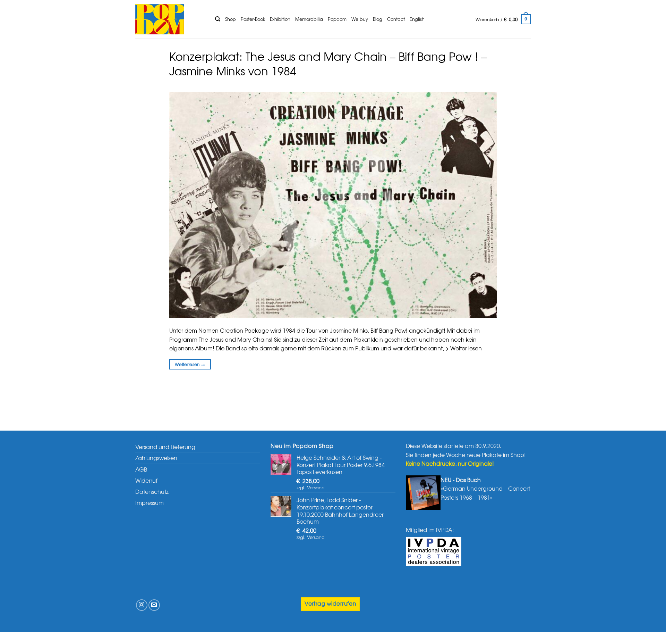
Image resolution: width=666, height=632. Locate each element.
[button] (503, 19)
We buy (359, 19)
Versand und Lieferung (165, 446)
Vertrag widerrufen (330, 603)
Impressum (149, 502)
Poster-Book (253, 19)
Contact (396, 19)
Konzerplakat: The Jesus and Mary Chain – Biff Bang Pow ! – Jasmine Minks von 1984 (328, 63)
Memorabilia (309, 19)
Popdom (337, 19)
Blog (377, 19)
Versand (316, 487)
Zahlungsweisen (156, 458)
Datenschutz (152, 491)
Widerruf (146, 480)
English (417, 19)
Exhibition (280, 19)
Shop (230, 19)
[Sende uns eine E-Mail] (154, 605)
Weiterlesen (190, 364)
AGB (141, 469)
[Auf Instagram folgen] (141, 605)
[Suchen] (217, 19)
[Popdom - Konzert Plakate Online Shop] (170, 19)
